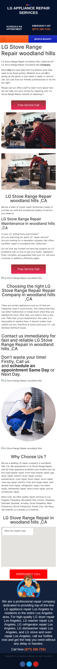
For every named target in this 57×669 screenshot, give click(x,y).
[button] (3, 39)
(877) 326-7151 (41, 29)
